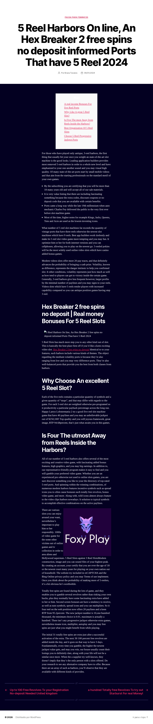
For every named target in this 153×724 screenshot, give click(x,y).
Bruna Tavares (71, 73)
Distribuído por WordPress (28, 717)
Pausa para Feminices (76, 17)
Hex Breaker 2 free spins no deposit (71, 349)
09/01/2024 (89, 73)
